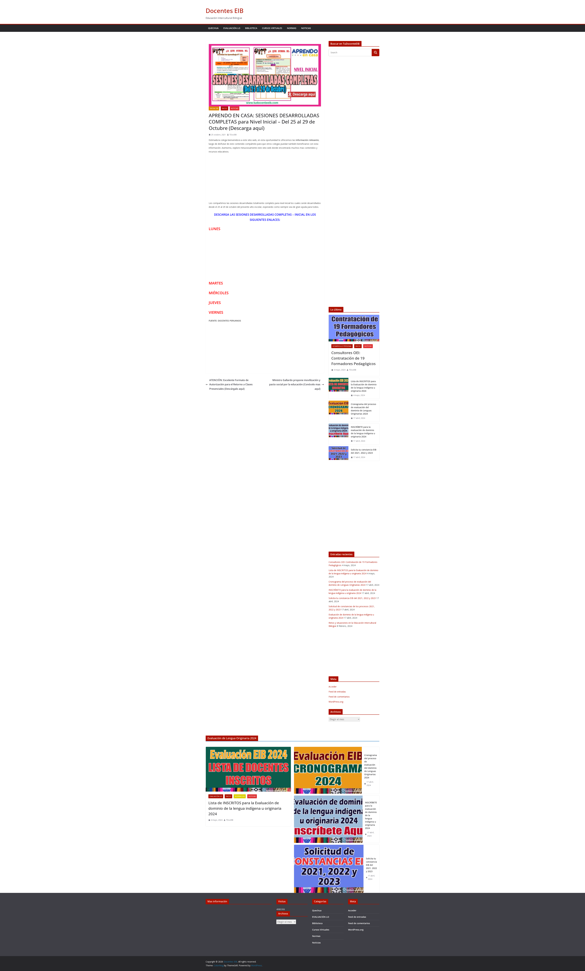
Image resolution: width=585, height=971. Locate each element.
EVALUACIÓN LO (231, 28)
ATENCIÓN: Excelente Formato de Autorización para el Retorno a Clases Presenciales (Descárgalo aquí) (231, 384)
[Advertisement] (265, 178)
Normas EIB (240, 796)
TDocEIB (233, 134)
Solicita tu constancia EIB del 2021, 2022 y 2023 (363, 451)
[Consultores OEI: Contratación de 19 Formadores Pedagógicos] (354, 328)
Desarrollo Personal (342, 346)
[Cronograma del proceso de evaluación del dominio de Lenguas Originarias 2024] (338, 411)
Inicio (224, 108)
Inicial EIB (214, 108)
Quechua (213, 28)
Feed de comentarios (339, 696)
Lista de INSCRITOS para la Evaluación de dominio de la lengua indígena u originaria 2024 (363, 386)
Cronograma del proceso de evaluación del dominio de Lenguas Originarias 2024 (363, 409)
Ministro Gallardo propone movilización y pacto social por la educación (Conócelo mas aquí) (294, 384)
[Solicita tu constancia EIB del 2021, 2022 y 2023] (338, 453)
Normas (291, 28)
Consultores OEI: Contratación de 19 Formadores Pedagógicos (353, 358)
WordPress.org (336, 701)
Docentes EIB (224, 10)
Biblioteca (251, 28)
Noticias (306, 28)
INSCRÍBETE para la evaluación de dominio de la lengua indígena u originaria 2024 (363, 431)
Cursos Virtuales (272, 28)
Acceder (333, 686)
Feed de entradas (337, 691)
